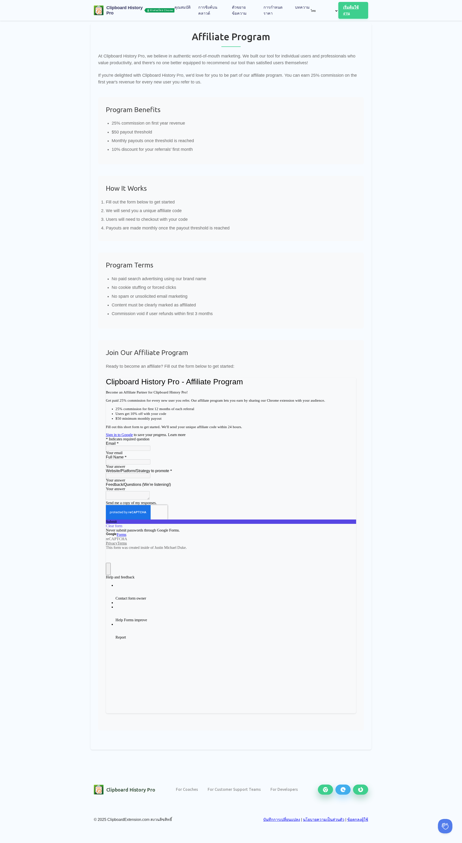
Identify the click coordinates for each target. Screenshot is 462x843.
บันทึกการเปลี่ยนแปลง (281, 820)
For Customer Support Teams (234, 789)
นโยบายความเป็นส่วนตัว (323, 820)
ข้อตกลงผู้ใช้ (357, 820)
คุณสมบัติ (182, 7)
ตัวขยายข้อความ (239, 10)
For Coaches (187, 789)
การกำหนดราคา (272, 10)
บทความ (302, 7)
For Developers (284, 789)
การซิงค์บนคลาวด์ (207, 10)
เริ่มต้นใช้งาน (351, 10)
